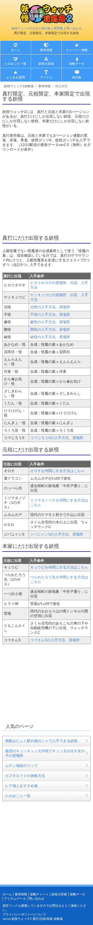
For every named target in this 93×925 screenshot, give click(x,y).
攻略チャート (39, 894)
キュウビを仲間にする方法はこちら (59, 567)
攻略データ (76, 64)
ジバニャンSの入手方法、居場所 (56, 534)
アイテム (46, 77)
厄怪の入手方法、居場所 (50, 307)
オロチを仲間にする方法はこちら (57, 471)
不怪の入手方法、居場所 (50, 314)
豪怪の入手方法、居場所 (50, 322)
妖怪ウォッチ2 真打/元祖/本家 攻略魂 (37, 919)
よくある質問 (15, 77)
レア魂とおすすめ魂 (21, 786)
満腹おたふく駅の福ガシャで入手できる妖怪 (41, 741)
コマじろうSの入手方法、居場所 (56, 438)
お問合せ (55, 905)
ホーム (15, 50)
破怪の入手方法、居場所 (50, 337)
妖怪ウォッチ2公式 (25, 28)
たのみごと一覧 (15, 64)
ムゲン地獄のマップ (21, 766)
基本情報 (46, 50)
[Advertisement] (45, 193)
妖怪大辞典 (46, 64)
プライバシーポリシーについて (24, 914)
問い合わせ (74, 28)
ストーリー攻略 (77, 50)
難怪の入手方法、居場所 (50, 329)
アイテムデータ (15, 898)
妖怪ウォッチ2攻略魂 (19, 86)
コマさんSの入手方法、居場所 (55, 640)
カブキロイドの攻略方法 (25, 776)
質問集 (58, 28)
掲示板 (46, 28)
